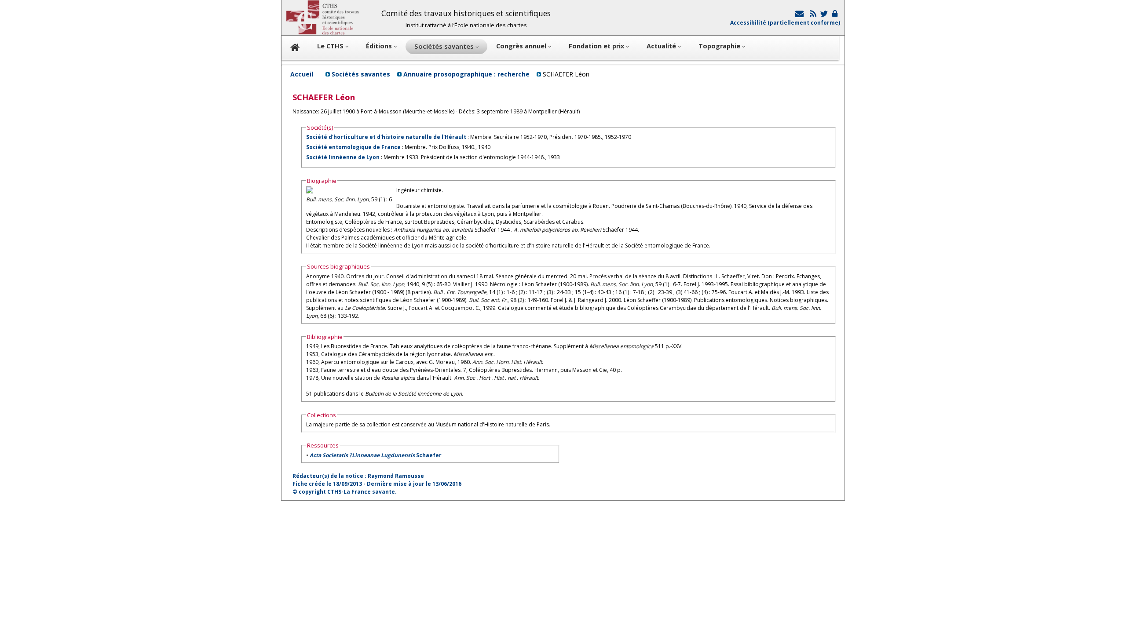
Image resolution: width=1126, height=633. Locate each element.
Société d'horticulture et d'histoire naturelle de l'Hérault (386, 137)
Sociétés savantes (361, 74)
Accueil (301, 74)
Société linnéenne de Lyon (343, 157)
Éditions (380, 46)
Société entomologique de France (353, 147)
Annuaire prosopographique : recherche (466, 74)
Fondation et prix (597, 46)
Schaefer (376, 455)
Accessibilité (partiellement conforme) (785, 22)
